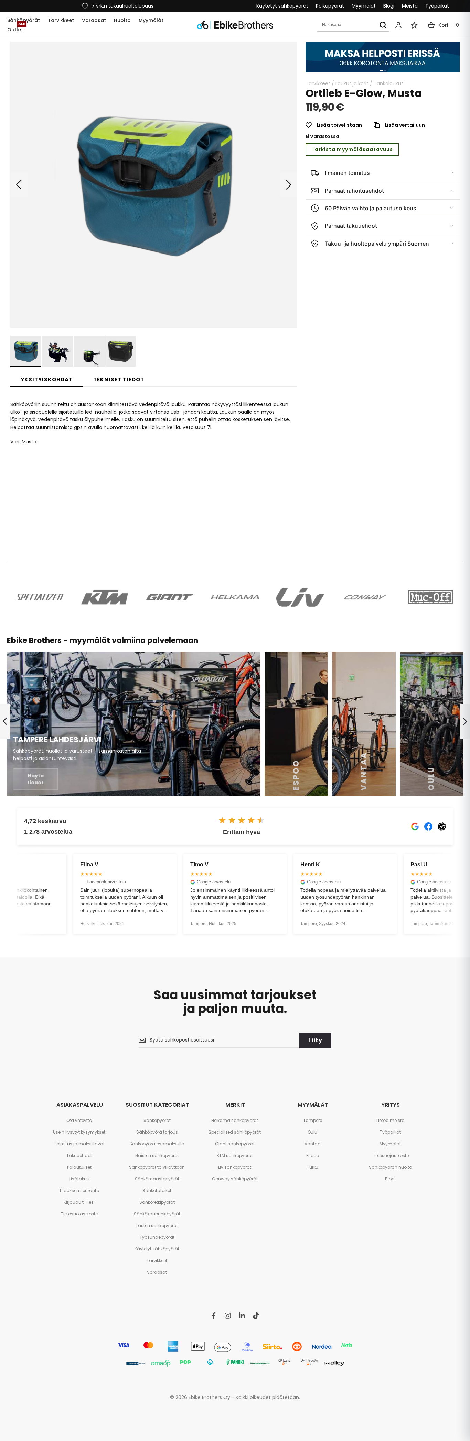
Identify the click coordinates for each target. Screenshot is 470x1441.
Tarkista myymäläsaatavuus (352, 149)
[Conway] (365, 597)
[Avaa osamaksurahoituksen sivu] (383, 57)
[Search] (382, 25)
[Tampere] (133, 724)
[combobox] (353, 25)
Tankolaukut (388, 83)
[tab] (46, 379)
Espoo (312, 1155)
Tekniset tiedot (118, 379)
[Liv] (300, 597)
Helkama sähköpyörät (234, 1120)
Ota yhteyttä (79, 1120)
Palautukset (79, 1167)
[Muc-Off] (430, 597)
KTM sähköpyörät (235, 1155)
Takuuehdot (79, 1155)
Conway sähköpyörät (235, 1179)
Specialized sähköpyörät (235, 1132)
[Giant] (169, 597)
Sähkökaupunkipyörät (157, 1214)
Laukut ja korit (351, 83)
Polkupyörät (330, 6)
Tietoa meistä (390, 1120)
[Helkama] (234, 597)
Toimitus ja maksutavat (79, 1144)
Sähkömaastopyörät (157, 1179)
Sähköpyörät (157, 1120)
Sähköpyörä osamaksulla (156, 1144)
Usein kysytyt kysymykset (79, 1132)
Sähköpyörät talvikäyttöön (157, 1167)
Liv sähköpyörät (234, 1167)
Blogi (388, 6)
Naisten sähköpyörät (157, 1155)
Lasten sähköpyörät (157, 1225)
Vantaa (313, 1144)
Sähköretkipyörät (157, 1202)
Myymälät (364, 6)
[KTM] (104, 597)
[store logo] (235, 25)
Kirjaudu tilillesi (79, 1202)
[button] (19, 185)
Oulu (312, 1132)
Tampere (312, 1120)
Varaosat (157, 1272)
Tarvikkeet (318, 83)
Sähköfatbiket (156, 1190)
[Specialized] (39, 597)
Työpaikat (437, 6)
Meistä (410, 6)
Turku (312, 1167)
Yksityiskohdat (47, 379)
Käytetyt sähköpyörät (282, 6)
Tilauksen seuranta (79, 1190)
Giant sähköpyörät (235, 1144)
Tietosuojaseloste (79, 1214)
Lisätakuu (79, 1179)
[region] (383, 57)
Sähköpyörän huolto (390, 1167)
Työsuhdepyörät (157, 1237)
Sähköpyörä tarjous (157, 1132)
